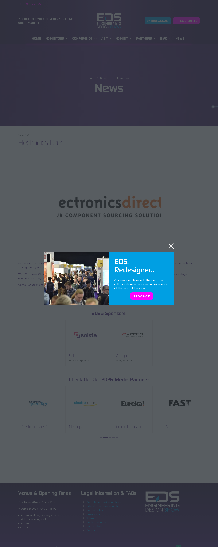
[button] (171, 246)
